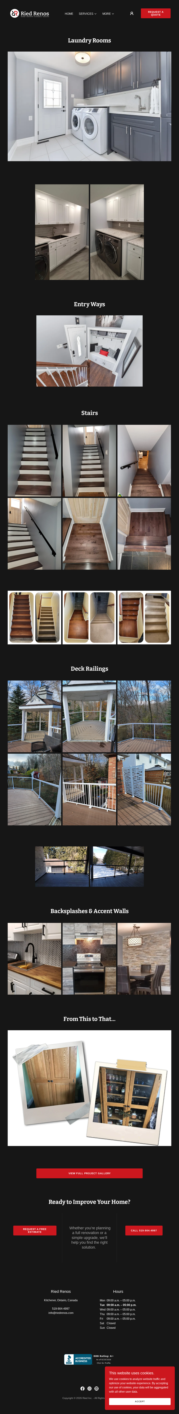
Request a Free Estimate (34, 1230)
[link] (29, 13)
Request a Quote (156, 13)
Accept (140, 1401)
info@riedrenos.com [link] (60, 1312)
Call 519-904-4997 (144, 1230)
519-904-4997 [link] (61, 1308)
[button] (88, 14)
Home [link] (69, 13)
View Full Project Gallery (90, 1173)
